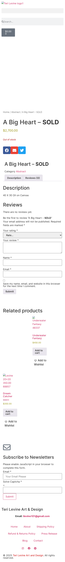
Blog (25, 540)
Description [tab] (14, 177)
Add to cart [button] (39, 351)
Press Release (49, 533)
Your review (11, 240)
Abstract (15, 112)
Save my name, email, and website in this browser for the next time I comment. (31, 284)
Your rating (10, 230)
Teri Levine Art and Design (28, 555)
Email (7, 269)
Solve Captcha (12, 481)
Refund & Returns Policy (21, 533)
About (27, 526)
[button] (32, 10)
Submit (10, 496)
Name (7, 257)
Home (6, 112)
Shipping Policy (45, 526)
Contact (38, 540)
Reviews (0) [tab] (32, 177)
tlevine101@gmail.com (36, 516)
